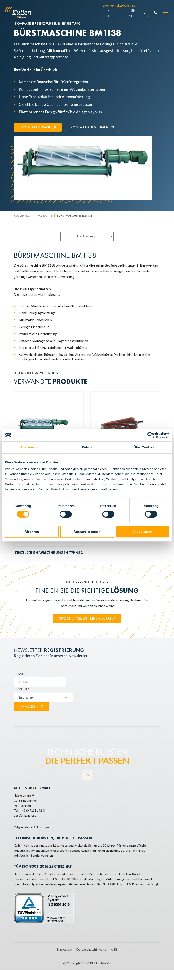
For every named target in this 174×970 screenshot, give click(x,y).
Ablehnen (32, 531)
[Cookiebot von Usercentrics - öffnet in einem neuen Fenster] (150, 435)
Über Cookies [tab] (144, 447)
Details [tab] (87, 447)
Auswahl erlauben (87, 531)
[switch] (66, 514)
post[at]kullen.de (25, 815)
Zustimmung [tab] (30, 447)
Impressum (64, 949)
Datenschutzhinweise (91, 949)
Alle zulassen (142, 531)
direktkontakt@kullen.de (119, 5)
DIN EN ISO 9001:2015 (62, 879)
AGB (114, 949)
